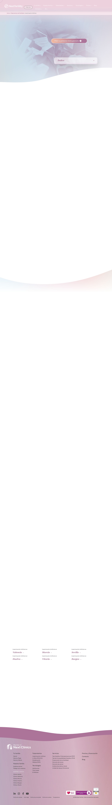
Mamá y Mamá (17, 760)
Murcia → (47, 652)
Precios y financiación (89, 753)
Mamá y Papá (17, 758)
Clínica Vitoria (17, 785)
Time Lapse (35, 770)
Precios (88, 5)
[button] (76, 60)
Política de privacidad (35, 797)
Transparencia (56, 797)
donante (79, 498)
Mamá (15, 756)
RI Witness (35, 772)
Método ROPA (36, 762)
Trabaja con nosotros (19, 768)
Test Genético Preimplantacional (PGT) (63, 756)
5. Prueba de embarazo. (38, 337)
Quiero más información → (28, 715)
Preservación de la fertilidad (60, 760)
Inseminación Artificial (38, 756)
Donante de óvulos (57, 762)
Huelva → (18, 659)
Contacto (38, 9)
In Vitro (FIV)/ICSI (37, 758)
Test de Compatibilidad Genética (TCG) (63, 758)
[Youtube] (27, 793)
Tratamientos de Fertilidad (17, 13)
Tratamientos (59, 5)
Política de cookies (46, 797)
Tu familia (37, 5)
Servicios (69, 5)
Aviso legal (26, 797)
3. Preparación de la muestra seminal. (45, 320)
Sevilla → (76, 652)
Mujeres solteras (68, 261)
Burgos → (76, 659)
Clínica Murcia (17, 778)
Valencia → (18, 652)
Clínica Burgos (17, 782)
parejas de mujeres (83, 261)
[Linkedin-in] (14, 793)
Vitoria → (47, 659)
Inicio (8, 13)
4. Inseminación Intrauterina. (41, 329)
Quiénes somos (17, 766)
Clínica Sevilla (17, 774)
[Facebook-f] (23, 793)
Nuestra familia (47, 5)
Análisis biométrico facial (59, 766)
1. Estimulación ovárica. (39, 302)
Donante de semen (57, 764)
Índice (61, 60)
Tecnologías (79, 5)
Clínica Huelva (17, 780)
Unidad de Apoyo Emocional (60, 768)
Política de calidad (17, 797)
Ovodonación (36, 760)
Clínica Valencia (18, 776)
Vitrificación (35, 768)
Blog (95, 5)
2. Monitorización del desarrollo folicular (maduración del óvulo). (47, 312)
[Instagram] (19, 793)
